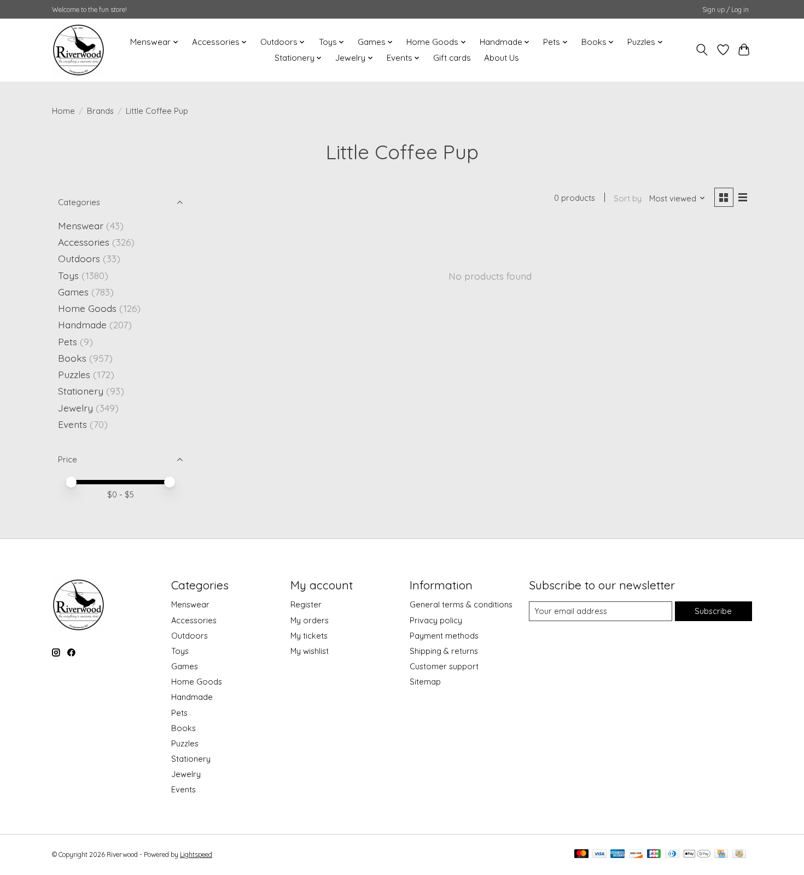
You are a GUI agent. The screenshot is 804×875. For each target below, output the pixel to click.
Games (73, 292)
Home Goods (87, 308)
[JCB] (654, 854)
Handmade (82, 324)
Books (72, 358)
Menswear (80, 225)
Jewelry (75, 408)
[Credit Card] (721, 854)
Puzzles (74, 374)
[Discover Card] (636, 854)
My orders (309, 620)
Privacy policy (436, 620)
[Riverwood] (78, 49)
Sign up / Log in (725, 9)
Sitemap (425, 681)
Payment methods (444, 635)
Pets (67, 341)
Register (306, 604)
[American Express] (617, 854)
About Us (501, 58)
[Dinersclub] (672, 854)
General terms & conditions (461, 604)
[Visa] (599, 854)
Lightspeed (196, 854)
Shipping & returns (444, 651)
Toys (68, 275)
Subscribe (713, 611)
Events (72, 424)
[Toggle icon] (702, 50)
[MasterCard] (581, 854)
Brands (100, 111)
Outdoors (79, 258)
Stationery (80, 391)
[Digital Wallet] (697, 854)
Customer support (444, 666)
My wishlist (309, 651)
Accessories (83, 242)
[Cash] (739, 854)
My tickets (309, 635)
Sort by (628, 198)
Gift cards (452, 58)
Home (63, 111)
